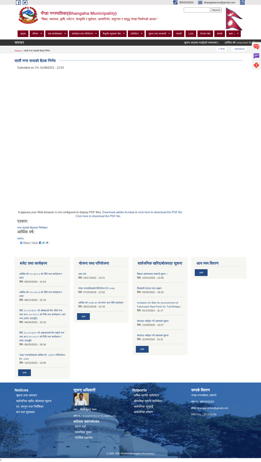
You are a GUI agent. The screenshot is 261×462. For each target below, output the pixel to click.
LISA (191, 33)
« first (214, 48)
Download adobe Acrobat (118, 212)
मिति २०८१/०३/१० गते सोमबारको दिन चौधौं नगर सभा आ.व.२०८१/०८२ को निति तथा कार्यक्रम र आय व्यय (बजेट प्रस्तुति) (42, 314)
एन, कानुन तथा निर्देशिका (30, 406)
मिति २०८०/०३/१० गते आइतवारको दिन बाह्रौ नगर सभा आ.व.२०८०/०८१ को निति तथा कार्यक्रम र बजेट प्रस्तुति (41, 336)
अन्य (24, 372)
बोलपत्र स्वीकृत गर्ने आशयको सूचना (152, 321)
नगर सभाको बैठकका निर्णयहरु (32, 227)
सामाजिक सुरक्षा (83, 432)
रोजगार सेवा (205, 33)
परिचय (34, 33)
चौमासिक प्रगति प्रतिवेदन (148, 401)
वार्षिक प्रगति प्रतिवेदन (146, 395)
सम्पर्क (219, 33)
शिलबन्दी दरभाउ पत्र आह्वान (149, 288)
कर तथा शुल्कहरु (25, 412)
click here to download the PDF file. (160, 212)
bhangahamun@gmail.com (212, 408)
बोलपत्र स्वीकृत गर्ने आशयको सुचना (152, 335)
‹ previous (231, 48)
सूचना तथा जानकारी (156, 33)
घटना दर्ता (80, 426)
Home (18, 50)
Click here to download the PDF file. (98, 216)
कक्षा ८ (230, 33)
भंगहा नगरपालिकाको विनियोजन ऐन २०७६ (96, 288)
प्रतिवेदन (133, 33)
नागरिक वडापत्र (84, 437)
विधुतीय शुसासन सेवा (110, 33)
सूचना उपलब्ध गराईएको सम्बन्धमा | (193, 42)
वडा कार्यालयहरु (53, 33)
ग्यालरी (179, 33)
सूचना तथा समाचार (26, 395)
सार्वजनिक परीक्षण (143, 412)
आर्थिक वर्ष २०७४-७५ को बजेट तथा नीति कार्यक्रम (100, 302)
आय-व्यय (82, 273)
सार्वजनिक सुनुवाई (143, 406)
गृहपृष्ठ (23, 33)
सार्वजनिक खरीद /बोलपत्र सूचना (33, 401)
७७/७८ (20, 238)
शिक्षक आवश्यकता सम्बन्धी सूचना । (152, 273)
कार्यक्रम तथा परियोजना (81, 33)
